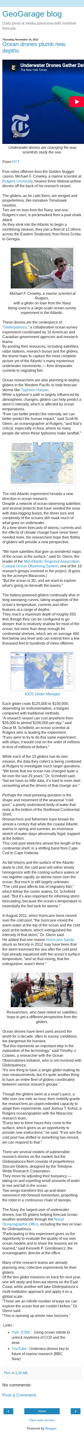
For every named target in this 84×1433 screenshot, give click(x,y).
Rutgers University (17, 181)
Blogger (50, 1428)
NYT (16, 162)
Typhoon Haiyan (34, 390)
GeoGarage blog (32, 13)
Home (42, 1411)
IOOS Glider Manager (42, 694)
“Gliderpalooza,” (15, 327)
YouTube (19, 1349)
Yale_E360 (21, 1332)
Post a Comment (19, 1395)
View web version (42, 1420)
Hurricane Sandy (60, 940)
